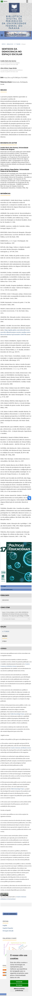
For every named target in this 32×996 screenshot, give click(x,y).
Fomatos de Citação (9, 619)
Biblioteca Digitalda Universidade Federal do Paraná (14, 22)
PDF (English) (7, 589)
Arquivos (10, 44)
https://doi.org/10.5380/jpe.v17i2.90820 (15, 77)
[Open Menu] (2, 35)
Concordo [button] (19, 981)
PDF (4, 586)
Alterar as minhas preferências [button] (19, 989)
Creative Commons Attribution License (20, 748)
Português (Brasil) (8, 931)
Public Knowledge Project (17, 714)
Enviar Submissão (10, 914)
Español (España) (8, 928)
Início (4, 44)
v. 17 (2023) (17, 44)
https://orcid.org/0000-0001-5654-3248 (9, 71)
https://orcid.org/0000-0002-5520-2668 (9, 64)
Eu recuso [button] (19, 985)
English (5, 925)
